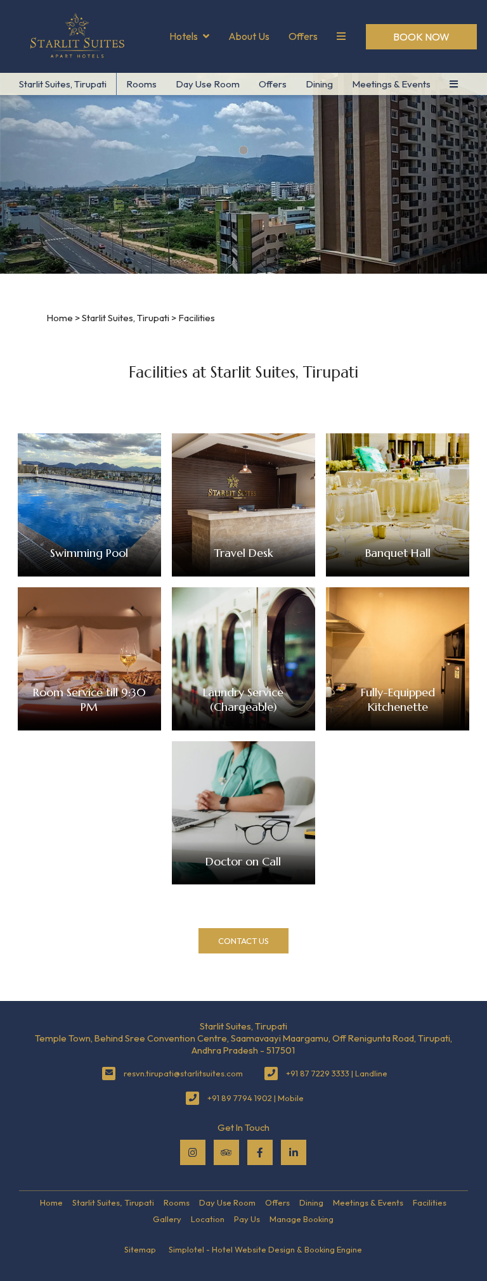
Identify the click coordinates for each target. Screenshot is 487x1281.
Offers (303, 36)
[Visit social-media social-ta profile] (226, 1152)
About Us (248, 36)
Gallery (167, 1219)
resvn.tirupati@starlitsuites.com (183, 1073)
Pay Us (247, 1219)
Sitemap (140, 1249)
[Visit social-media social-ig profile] (192, 1152)
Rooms (141, 84)
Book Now (421, 36)
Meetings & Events (391, 84)
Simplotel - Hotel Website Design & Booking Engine (265, 1249)
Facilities (429, 1202)
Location (207, 1219)
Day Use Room (208, 84)
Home (59, 318)
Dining (319, 84)
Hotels (183, 36)
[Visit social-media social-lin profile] (293, 1152)
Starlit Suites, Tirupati (63, 84)
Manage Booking (301, 1219)
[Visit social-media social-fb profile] (260, 1152)
